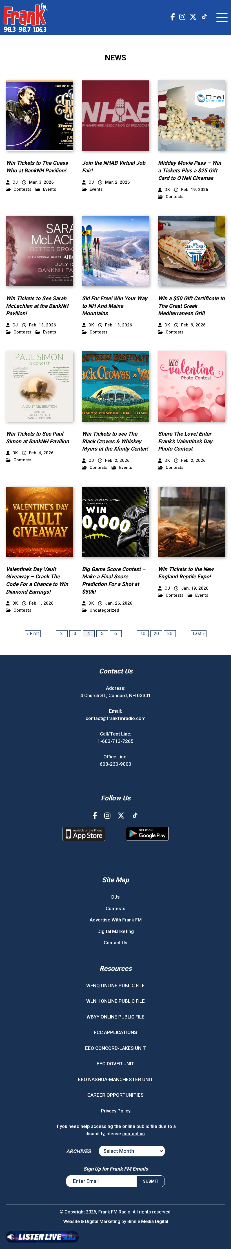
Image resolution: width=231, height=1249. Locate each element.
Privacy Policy (115, 1111)
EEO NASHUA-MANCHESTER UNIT (115, 1079)
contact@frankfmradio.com (116, 718)
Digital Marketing (115, 931)
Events (49, 189)
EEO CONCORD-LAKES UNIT (115, 1048)
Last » (199, 633)
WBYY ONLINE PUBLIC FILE (115, 1017)
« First (32, 633)
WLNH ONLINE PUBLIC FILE (115, 1001)
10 (142, 633)
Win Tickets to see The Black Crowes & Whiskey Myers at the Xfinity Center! (115, 441)
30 (169, 633)
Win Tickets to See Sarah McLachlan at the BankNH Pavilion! (37, 306)
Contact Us (115, 942)
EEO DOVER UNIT (115, 1063)
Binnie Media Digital (147, 1221)
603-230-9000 (115, 764)
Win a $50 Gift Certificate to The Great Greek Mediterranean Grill (191, 306)
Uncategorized (104, 610)
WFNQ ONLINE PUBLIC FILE (115, 985)
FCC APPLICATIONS (115, 1032)
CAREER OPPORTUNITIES (115, 1095)
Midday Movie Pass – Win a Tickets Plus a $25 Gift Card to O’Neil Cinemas (189, 170)
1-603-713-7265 (115, 741)
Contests (22, 189)
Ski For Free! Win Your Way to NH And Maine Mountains (114, 306)
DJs (115, 897)
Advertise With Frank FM (116, 920)
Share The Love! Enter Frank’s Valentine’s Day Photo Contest (185, 441)
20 (156, 633)
